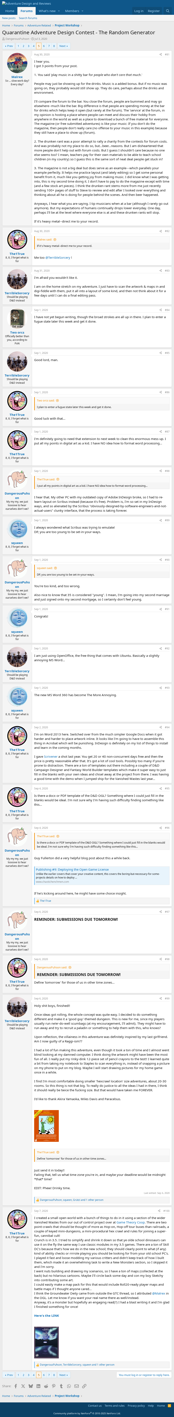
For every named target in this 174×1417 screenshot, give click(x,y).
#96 (167, 828)
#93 (167, 688)
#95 (167, 788)
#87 (167, 431)
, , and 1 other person (71, 1200)
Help (151, 1405)
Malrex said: (44, 239)
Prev (10, 46)
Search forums (28, 18)
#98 (167, 959)
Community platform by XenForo (87, 1413)
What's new (47, 11)
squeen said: (45, 568)
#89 (167, 520)
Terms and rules (115, 1405)
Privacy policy (136, 1405)
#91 (167, 609)
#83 (167, 270)
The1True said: (46, 479)
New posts (8, 18)
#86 (167, 392)
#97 (167, 912)
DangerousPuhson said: (52, 967)
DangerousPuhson (17, 39)
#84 (167, 310)
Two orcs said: (46, 400)
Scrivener (51, 756)
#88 (167, 471)
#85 (167, 353)
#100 (166, 1211)
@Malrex (158, 1293)
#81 (167, 54)
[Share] (160, 54)
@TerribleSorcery (57, 257)
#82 (167, 231)
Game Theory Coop (130, 1222)
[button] (59, 11)
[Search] (168, 11)
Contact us (95, 1405)
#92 (167, 648)
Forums (26, 11)
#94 (167, 727)
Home (9, 11)
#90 (167, 560)
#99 (167, 998)
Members (72, 11)
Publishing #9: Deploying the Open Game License (72, 869)
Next (62, 46)
